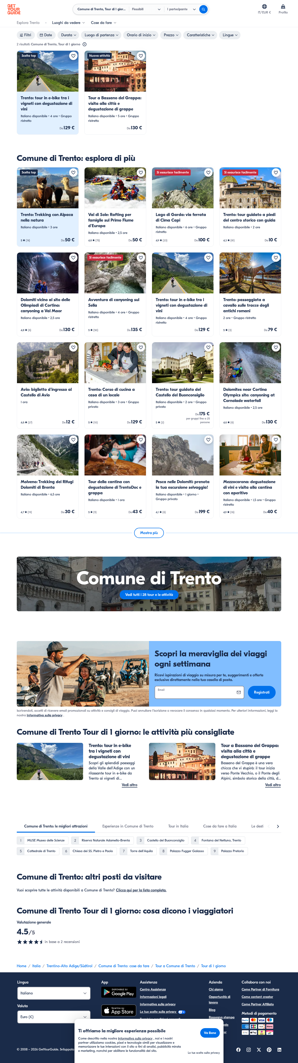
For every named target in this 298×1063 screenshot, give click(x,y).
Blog (212, 1010)
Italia (36, 966)
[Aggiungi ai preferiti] (73, 56)
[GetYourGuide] (13, 9)
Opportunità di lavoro (219, 999)
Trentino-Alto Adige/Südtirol (69, 966)
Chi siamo (216, 989)
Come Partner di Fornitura (260, 989)
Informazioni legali (153, 997)
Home (21, 966)
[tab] (56, 826)
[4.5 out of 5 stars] (31, 942)
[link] (48, 92)
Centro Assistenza (153, 989)
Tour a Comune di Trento (175, 966)
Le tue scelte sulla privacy (158, 1012)
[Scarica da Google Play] (118, 993)
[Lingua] (264, 6)
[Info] (84, 44)
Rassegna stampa (221, 1017)
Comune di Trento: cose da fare (123, 966)
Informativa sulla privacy (44, 715)
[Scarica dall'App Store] (118, 1011)
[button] (48, 92)
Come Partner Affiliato (258, 1004)
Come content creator (257, 997)
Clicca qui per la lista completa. (141, 890)
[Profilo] (283, 6)
